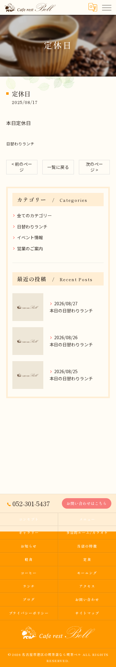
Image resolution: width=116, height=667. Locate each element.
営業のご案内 (30, 248)
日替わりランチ (20, 144)
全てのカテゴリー (34, 215)
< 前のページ (21, 167)
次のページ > (94, 167)
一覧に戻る (58, 167)
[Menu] (106, 7)
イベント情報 (30, 237)
